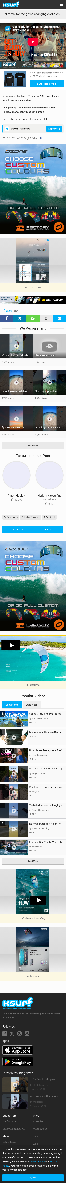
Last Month (12, 704)
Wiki (35, 1143)
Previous (19, 529)
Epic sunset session (13, 427)
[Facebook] (4, 1034)
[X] (12, 1034)
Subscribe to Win (46, 84)
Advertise (38, 1121)
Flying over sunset (45, 355)
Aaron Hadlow (17, 495)
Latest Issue (9, 1141)
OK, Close (33, 1178)
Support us (53, 129)
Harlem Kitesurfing (50, 495)
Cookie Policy (37, 1161)
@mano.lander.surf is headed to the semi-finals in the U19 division (17, 355)
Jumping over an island (15, 391)
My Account (9, 1121)
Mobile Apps (40, 1128)
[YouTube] (27, 1034)
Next (46, 529)
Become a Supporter (13, 1128)
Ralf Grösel (50, 517)
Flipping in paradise (46, 391)
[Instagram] (19, 1034)
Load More (33, 445)
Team (36, 1136)
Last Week (31, 704)
